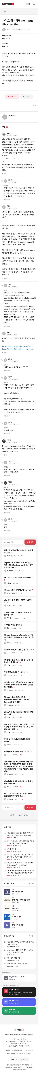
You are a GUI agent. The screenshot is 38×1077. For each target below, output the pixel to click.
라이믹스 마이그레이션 (9, 622)
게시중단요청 (21, 1054)
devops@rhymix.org (19, 1069)
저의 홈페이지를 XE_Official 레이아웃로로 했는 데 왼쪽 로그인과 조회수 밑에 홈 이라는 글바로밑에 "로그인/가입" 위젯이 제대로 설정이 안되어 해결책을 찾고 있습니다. (18, 761)
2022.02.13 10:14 (13, 463)
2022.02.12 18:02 (12, 136)
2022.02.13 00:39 (13, 287)
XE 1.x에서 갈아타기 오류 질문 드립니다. (14, 575)
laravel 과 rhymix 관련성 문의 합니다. (14, 647)
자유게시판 (9, 837)
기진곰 (9, 440)
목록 (5, 12)
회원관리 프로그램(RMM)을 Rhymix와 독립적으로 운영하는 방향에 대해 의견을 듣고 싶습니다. (18, 681)
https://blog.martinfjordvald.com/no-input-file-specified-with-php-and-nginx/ (18, 347)
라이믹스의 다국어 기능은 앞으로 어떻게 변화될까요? (18, 610)
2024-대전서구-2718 (23, 1046)
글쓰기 (31, 542)
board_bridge (9, 915)
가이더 (8, 30)
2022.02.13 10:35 (13, 484)
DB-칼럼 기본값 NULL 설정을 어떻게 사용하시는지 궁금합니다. (18, 658)
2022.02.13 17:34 (13, 424)
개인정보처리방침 (17, 1050)
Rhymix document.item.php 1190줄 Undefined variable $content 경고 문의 (18, 633)
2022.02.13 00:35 (13, 361)
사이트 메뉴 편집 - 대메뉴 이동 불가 (17, 964)
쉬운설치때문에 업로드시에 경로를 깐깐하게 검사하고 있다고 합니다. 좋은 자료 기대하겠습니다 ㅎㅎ (20, 835)
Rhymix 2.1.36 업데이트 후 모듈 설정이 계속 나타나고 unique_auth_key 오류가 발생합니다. (18, 561)
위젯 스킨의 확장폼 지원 (13, 958)
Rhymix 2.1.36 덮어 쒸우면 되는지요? (14, 587)
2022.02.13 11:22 (13, 521)
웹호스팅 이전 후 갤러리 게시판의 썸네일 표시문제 (17, 548)
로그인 (28, 4)
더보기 (31, 883)
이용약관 (7, 1050)
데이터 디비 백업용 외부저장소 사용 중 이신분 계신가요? (18, 779)
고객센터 (28, 1054)
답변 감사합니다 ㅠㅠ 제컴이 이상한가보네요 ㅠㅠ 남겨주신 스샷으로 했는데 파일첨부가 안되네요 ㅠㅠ (20, 873)
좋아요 (13, 96)
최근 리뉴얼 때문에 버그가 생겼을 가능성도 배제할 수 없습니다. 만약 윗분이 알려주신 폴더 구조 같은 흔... (20, 857)
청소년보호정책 (11, 1054)
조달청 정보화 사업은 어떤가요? (12, 670)
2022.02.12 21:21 (12, 208)
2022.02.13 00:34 (13, 182)
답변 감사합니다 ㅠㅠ (13, 849)
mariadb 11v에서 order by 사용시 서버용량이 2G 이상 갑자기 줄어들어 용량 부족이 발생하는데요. (19, 723)
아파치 (9, 332)
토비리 (9, 133)
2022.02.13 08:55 (12, 442)
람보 (8, 206)
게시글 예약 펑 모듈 (10, 923)
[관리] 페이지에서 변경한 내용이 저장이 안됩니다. (17, 737)
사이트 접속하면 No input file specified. (17, 22)
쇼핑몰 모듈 (7, 906)
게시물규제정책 (28, 1050)
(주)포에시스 (15, 1039)
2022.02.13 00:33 (12, 335)
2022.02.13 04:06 (13, 379)
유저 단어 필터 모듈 (10, 890)
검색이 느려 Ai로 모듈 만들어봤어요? (13, 749)
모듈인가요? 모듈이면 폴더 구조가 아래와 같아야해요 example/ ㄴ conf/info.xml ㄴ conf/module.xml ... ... (20, 865)
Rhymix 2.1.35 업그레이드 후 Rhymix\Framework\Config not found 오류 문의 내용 (18, 696)
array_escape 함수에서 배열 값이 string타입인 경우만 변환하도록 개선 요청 (20, 951)
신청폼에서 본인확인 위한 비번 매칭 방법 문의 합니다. (18, 709)
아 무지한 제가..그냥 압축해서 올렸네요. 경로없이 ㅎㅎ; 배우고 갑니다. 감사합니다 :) (20, 842)
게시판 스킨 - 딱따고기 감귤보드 (14, 898)
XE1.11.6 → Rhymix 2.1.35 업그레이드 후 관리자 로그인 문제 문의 (18, 792)
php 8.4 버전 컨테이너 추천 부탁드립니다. (15, 597)
